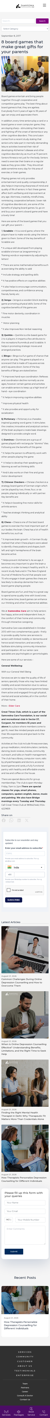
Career (25, 1391)
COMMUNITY (25, 1356)
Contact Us (25, 1399)
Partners (25, 1388)
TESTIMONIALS (25, 1370)
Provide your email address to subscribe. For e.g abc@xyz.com (22, 860)
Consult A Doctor (25, 1395)
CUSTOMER (25, 1361)
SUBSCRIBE (13, 900)
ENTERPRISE (25, 1375)
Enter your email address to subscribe (23, 848)
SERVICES (25, 1352)
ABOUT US (25, 1366)
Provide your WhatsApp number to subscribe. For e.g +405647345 (23, 881)
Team (25, 1384)
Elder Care (14, 706)
